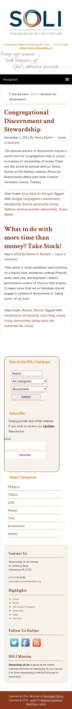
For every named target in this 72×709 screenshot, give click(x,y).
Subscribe (18, 610)
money (53, 204)
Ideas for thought (41, 194)
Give (25, 194)
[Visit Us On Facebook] (25, 647)
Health (12, 534)
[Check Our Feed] (36, 647)
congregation (32, 199)
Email (7, 439)
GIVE (11, 502)
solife (33, 700)
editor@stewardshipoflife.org (36, 48)
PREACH (13, 487)
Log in (42, 703)
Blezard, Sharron (33, 310)
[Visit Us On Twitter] (14, 647)
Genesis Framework (51, 700)
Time (11, 518)
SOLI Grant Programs (24, 606)
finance (27, 204)
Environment (16, 526)
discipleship (12, 204)
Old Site (17, 618)
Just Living (47, 315)
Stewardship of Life (36, 22)
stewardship (48, 209)
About (16, 602)
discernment (51, 199)
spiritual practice (27, 209)
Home (16, 598)
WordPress (32, 703)
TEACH (12, 495)
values (28, 326)
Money (12, 510)
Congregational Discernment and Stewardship (29, 121)
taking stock (39, 321)
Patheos (9, 209)
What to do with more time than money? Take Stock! (32, 238)
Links (15, 614)
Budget (17, 199)
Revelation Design (53, 696)
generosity (40, 204)
